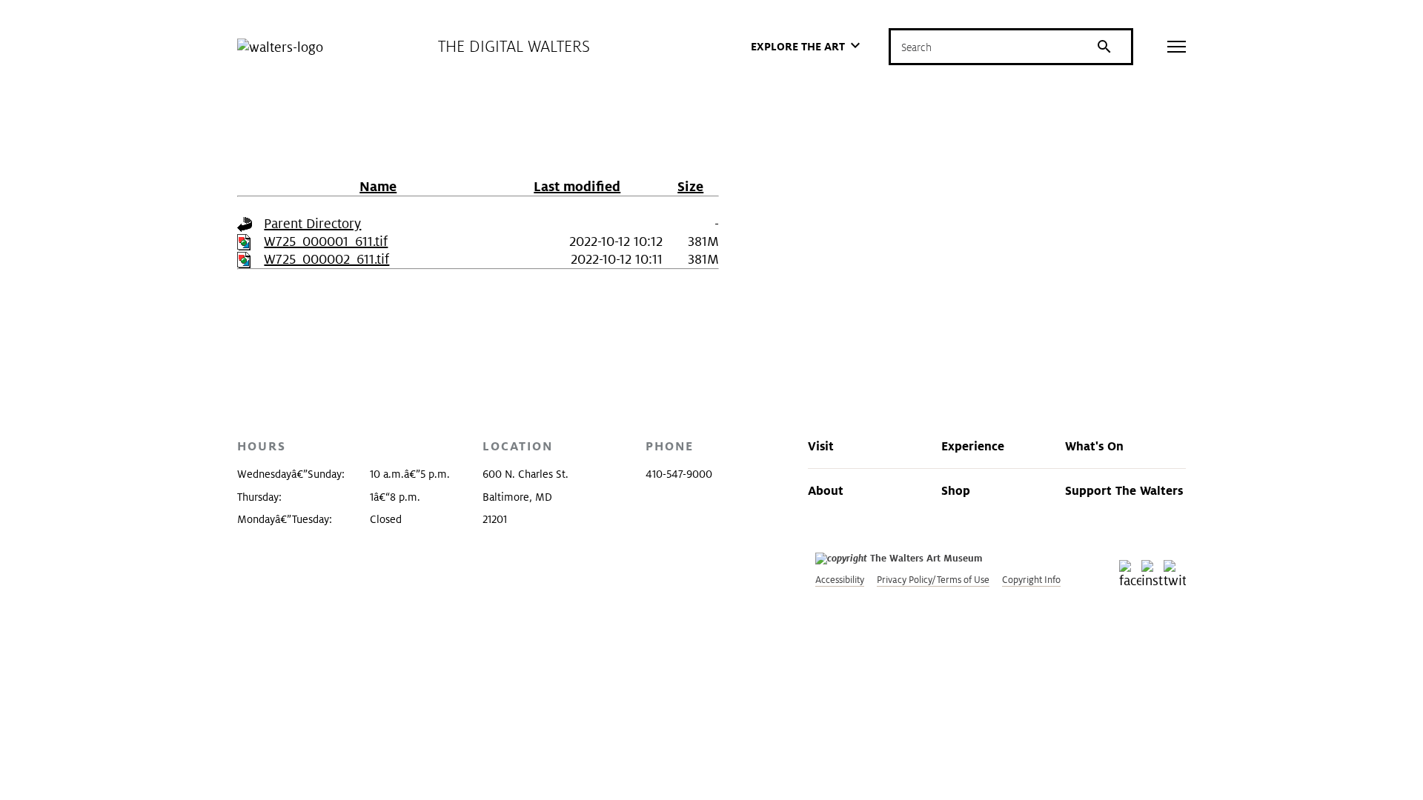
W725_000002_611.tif (326, 258)
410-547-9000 (679, 474)
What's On (1094, 446)
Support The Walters (1124, 490)
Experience (972, 446)
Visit (821, 446)
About (825, 490)
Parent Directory (312, 223)
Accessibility (839, 579)
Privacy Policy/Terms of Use (933, 579)
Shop (955, 490)
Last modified (577, 186)
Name (378, 186)
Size (690, 186)
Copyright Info (1031, 579)
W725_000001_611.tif (326, 241)
